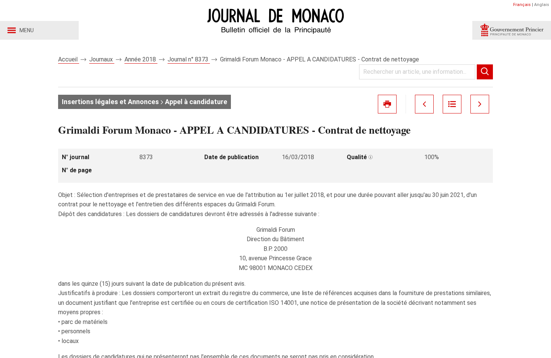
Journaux (101, 59)
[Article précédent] (424, 104)
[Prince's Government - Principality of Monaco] (511, 30)
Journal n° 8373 (189, 59)
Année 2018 (140, 59)
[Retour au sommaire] (452, 104)
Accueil (68, 59)
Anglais (541, 4)
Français (522, 4)
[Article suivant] (479, 104)
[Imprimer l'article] (387, 104)
